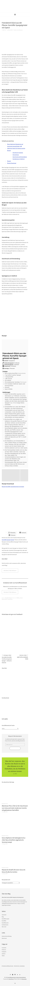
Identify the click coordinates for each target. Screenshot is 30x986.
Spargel (8, 539)
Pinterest (4, 949)
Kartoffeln (4, 920)
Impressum (4, 938)
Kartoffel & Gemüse (5, 835)
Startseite (4, 914)
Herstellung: (16, 154)
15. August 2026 (4, 843)
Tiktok (3, 955)
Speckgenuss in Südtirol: (19, 159)
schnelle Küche (10, 599)
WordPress (11, 979)
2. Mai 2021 (4, 30)
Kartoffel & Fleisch (8, 597)
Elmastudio (24, 979)
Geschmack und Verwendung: (20, 157)
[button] (11, 475)
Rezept (9, 161)
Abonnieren (23, 570)
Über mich (4, 926)
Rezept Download (11, 163)
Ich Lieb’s (5, 719)
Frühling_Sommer (20, 597)
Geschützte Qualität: (18, 152)
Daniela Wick (10, 30)
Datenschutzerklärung (6, 936)
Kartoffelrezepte (5, 918)
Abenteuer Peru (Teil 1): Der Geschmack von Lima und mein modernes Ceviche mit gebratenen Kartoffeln (15, 808)
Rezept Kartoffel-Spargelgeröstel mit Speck (13, 486)
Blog (3, 916)
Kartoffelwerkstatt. (12, 977)
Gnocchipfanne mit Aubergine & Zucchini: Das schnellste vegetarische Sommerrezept (14, 840)
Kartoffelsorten (5, 922)
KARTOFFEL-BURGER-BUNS (22, 657)
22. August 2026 (4, 811)
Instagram (4, 951)
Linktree (3, 953)
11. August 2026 (4, 873)
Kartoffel (4, 539)
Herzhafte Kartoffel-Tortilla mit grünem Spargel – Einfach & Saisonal (7, 659)
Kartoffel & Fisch (5, 803)
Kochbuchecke (5, 924)
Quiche (12, 539)
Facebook (4, 947)
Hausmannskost (4, 599)
